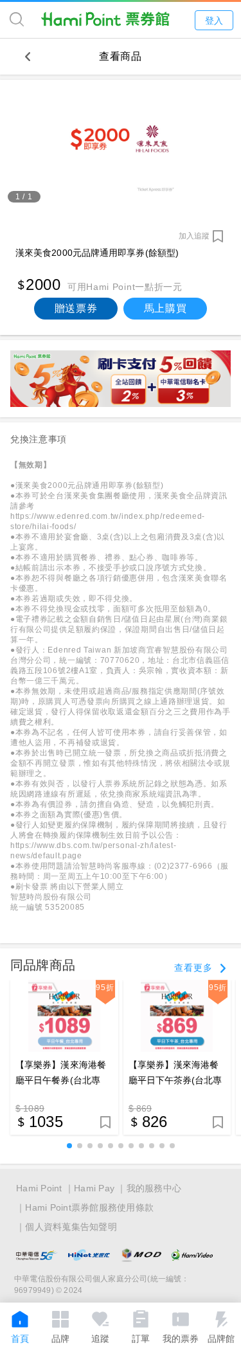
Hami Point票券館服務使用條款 (89, 1207)
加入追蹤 (194, 235)
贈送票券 (76, 308)
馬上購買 (165, 308)
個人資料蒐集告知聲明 (71, 1227)
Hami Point (39, 1188)
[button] (69, 1145)
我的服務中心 (154, 1188)
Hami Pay (94, 1188)
